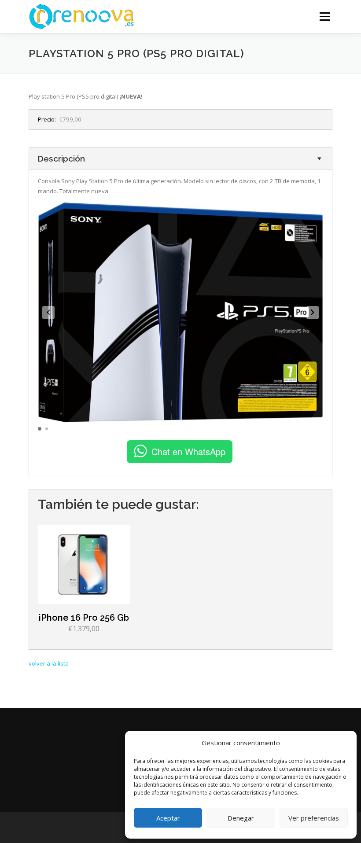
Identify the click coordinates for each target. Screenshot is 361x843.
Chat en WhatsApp (188, 451)
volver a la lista (49, 663)
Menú (324, 16)
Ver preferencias (313, 818)
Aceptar (168, 818)
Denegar (241, 818)
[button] (48, 312)
